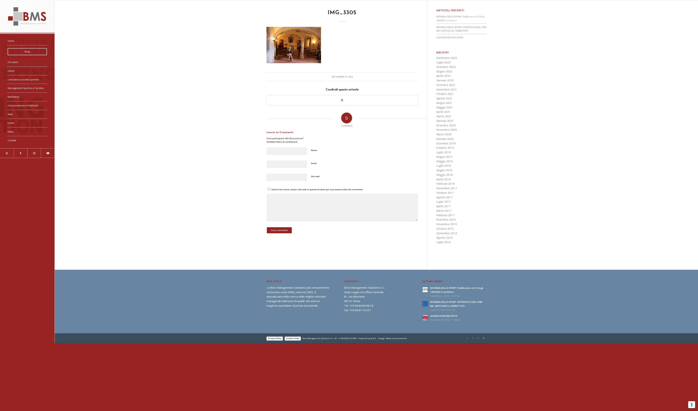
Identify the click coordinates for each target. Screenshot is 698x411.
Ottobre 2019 (445, 147)
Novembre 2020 (446, 129)
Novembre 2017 (446, 188)
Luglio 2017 (443, 201)
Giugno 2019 (444, 156)
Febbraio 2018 (445, 183)
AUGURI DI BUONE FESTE (449, 37)
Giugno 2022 (444, 71)
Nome (314, 150)
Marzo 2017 (444, 210)
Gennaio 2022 (445, 80)
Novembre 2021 (446, 89)
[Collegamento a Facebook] (20, 153)
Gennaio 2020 (445, 139)
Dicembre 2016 (446, 219)
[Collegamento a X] (7, 153)
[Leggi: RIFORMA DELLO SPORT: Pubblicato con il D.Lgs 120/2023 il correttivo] (425, 289)
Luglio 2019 (443, 152)
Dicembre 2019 (446, 143)
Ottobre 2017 (445, 192)
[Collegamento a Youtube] (48, 153)
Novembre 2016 (446, 224)
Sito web (315, 176)
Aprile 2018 (443, 179)
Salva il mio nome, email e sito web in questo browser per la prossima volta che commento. (317, 189)
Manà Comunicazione (396, 338)
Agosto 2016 (444, 237)
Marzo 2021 (444, 116)
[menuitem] (27, 41)
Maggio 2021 (444, 107)
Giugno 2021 (444, 103)
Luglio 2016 (443, 242)
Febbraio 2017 (445, 215)
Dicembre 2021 (446, 85)
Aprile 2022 (443, 76)
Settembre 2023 (446, 58)
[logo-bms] (27, 16)
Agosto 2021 (444, 98)
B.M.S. (373, 338)
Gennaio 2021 (445, 121)
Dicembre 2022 (446, 67)
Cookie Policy (292, 338)
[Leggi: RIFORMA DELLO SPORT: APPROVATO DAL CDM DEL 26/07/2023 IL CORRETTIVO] (425, 303)
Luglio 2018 (443, 165)
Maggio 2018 (444, 174)
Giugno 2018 (444, 170)
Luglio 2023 (443, 62)
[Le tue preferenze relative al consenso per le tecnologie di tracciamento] (691, 404)
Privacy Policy (274, 338)
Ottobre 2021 (445, 93)
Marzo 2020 (444, 134)
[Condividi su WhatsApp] (342, 100)
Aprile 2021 (443, 111)
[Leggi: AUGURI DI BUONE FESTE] (425, 317)
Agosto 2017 (444, 197)
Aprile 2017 (443, 206)
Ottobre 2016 (445, 228)
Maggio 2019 (444, 161)
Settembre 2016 (446, 233)
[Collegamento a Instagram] (34, 153)
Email (313, 163)
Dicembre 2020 (446, 125)
